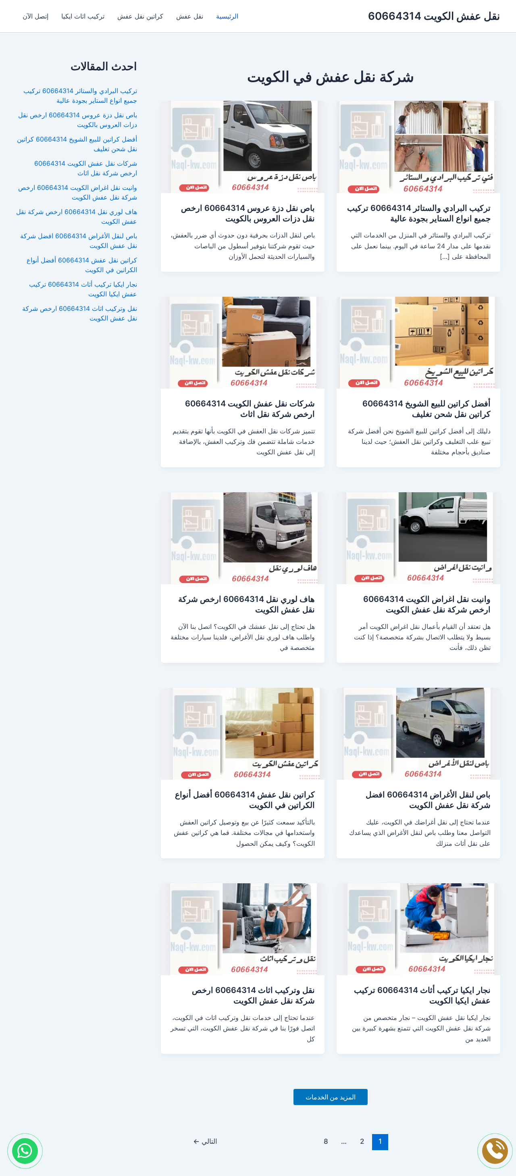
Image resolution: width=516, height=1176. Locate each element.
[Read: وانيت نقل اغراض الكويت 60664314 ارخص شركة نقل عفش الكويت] (418, 537)
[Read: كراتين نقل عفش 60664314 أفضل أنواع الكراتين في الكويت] (243, 733)
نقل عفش (189, 16)
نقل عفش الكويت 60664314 (434, 16)
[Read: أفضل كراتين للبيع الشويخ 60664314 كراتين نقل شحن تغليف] (418, 342)
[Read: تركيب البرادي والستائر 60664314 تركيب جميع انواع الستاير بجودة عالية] (418, 146)
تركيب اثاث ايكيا (82, 16)
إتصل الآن (35, 16)
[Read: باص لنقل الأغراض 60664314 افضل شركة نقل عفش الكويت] (418, 733)
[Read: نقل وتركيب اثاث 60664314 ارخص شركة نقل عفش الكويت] (243, 929)
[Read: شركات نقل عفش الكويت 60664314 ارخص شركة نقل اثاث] (243, 342)
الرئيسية (227, 16)
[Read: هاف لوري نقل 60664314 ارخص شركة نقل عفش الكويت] (243, 537)
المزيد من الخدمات (331, 1097)
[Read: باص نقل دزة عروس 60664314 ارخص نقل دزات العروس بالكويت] (243, 146)
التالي (205, 1141)
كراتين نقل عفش (140, 16)
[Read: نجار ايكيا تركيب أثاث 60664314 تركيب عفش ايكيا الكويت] (418, 929)
